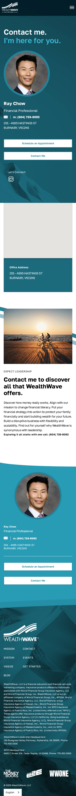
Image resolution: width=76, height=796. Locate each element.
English (10, 792)
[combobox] (13, 792)
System (9, 657)
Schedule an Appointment (38, 143)
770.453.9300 (64, 753)
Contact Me (38, 155)
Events (28, 657)
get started (32, 666)
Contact (29, 648)
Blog (7, 675)
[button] (72, 7)
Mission (9, 648)
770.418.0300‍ (11, 743)
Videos (8, 666)
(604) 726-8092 (28, 117)
